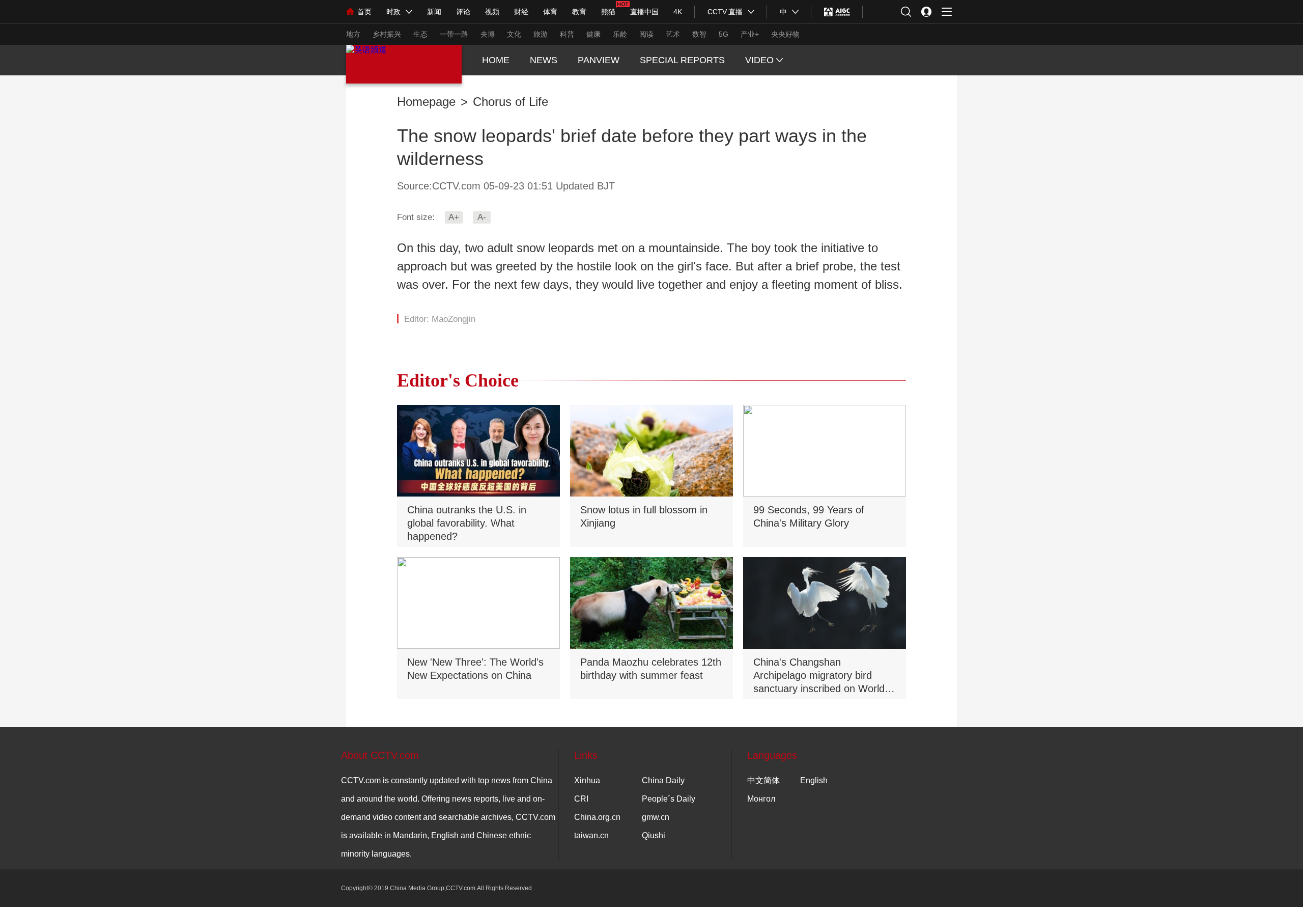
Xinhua (587, 780)
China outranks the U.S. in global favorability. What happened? (466, 523)
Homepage (426, 102)
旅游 (540, 34)
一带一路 (454, 34)
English (814, 780)
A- (481, 217)
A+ (453, 217)
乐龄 (620, 34)
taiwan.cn (591, 835)
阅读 (646, 34)
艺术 (673, 34)
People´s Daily (668, 798)
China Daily (663, 780)
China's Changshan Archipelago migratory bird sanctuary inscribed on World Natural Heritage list (819, 676)
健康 (593, 34)
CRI (581, 798)
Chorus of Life (510, 102)
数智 (699, 34)
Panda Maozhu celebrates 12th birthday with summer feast (650, 668)
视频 (492, 12)
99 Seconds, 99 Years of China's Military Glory (808, 516)
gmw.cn (655, 817)
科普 (567, 34)
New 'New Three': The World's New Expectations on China (475, 668)
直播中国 (644, 12)
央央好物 (785, 34)
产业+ (750, 34)
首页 (364, 12)
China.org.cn (597, 817)
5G (723, 34)
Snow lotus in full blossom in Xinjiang (643, 516)
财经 (521, 12)
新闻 (434, 12)
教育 (579, 12)
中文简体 (763, 780)
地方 (353, 34)
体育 (550, 12)
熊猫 (608, 12)
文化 (514, 34)
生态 (420, 34)
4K (677, 12)
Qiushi (653, 835)
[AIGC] (837, 12)
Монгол (761, 798)
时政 (393, 12)
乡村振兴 (387, 34)
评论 (463, 12)
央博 (487, 34)
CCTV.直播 (725, 12)
